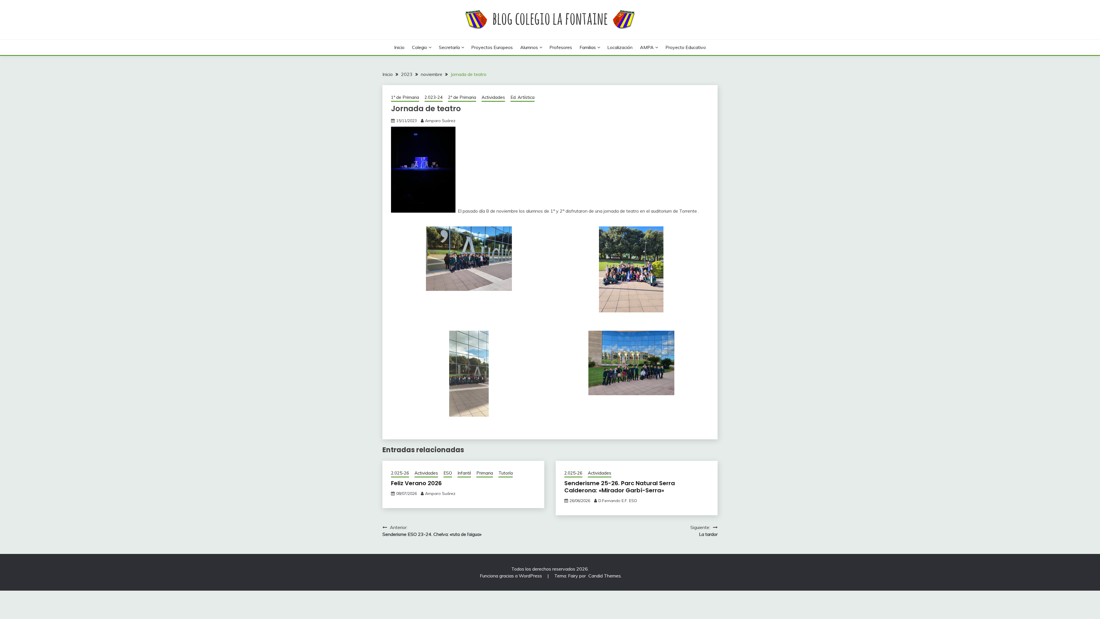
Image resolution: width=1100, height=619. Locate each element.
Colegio (419, 47)
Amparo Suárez (440, 120)
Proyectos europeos (492, 47)
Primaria (484, 473)
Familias (588, 47)
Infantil (464, 473)
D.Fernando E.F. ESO (617, 500)
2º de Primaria (462, 97)
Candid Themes (604, 576)
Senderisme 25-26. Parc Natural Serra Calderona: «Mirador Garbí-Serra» (619, 486)
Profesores (560, 47)
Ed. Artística (522, 97)
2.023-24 (434, 97)
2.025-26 (400, 473)
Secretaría (449, 47)
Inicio (399, 47)
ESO (447, 473)
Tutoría (505, 473)
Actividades (493, 97)
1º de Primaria (405, 97)
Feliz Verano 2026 (416, 483)
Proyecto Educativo (685, 47)
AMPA (647, 47)
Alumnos (529, 47)
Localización (619, 47)
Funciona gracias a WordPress (511, 576)
